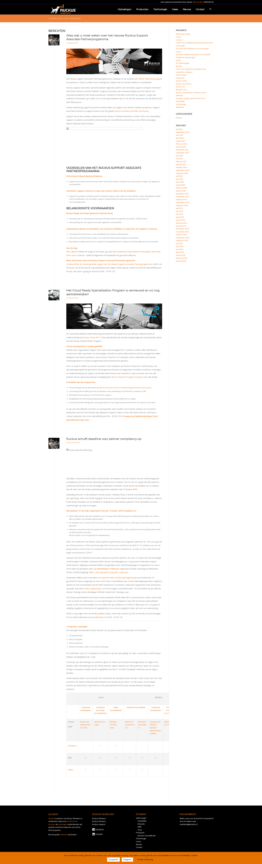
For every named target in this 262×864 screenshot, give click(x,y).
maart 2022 (180, 141)
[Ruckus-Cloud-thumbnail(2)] (53, 294)
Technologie (181, 104)
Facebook (100, 829)
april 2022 (180, 138)
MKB (139, 827)
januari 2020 (181, 191)
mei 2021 (179, 158)
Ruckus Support (98, 824)
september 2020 (182, 170)
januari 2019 (181, 226)
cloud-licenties (108, 387)
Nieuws (179, 66)
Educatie (141, 824)
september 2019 (182, 202)
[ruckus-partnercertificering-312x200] (53, 39)
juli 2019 (179, 208)
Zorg (140, 830)
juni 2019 (179, 211)
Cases (178, 37)
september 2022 (182, 132)
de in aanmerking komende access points (134, 387)
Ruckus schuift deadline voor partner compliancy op (103, 439)
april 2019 (180, 217)
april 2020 (180, 182)
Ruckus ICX (180, 86)
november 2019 (182, 196)
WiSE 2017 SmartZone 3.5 (129, 725)
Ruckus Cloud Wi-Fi (91, 337)
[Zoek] (210, 9)
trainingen (62, 824)
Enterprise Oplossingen (185, 57)
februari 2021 (181, 161)
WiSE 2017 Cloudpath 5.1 (142, 725)
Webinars (180, 107)
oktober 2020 (181, 167)
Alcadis (189, 2)
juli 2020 (179, 176)
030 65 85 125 (209, 2)
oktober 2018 (181, 234)
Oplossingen (181, 75)
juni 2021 (179, 155)
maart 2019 (180, 220)
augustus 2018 (182, 240)
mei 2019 (179, 214)
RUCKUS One (181, 89)
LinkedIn (99, 834)
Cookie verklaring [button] (145, 859)
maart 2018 (180, 255)
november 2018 (182, 232)
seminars (64, 834)
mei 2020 (179, 179)
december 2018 (182, 228)
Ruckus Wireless (99, 818)
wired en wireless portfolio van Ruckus (132, 111)
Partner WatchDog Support (150, 79)
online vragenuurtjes (93, 588)
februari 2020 (181, 188)
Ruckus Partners (99, 821)
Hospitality (142, 821)
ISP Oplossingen (182, 63)
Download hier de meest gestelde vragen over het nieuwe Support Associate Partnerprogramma (109, 264)
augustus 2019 (182, 205)
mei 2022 (179, 135)
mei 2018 (179, 249)
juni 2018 (179, 246)
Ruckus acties (181, 81)
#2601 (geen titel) (183, 34)
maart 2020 (180, 185)
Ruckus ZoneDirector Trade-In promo (191, 92)
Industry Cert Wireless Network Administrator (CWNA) (155, 728)
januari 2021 (181, 164)
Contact (179, 40)
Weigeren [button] (127, 859)
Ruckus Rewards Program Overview (127, 377)
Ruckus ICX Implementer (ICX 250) (85, 725)
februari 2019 (181, 223)
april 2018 (180, 252)
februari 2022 (181, 144)
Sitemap (179, 95)
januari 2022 (181, 147)
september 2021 (182, 152)
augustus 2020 (182, 173)
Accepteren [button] (113, 859)
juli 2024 (179, 129)
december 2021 (182, 149)
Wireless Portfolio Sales (113, 725)
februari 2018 (181, 258)
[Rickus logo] (63, 9)
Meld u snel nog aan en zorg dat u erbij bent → (109, 572)
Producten (180, 78)
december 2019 (182, 193)
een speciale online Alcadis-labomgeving (115, 577)
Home (178, 60)
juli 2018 (179, 243)
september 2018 (182, 237)
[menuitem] (124, 9)
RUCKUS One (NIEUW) (146, 835)
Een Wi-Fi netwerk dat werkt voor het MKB (193, 54)
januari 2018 (181, 261)
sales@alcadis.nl (98, 617)
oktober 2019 (181, 199)
